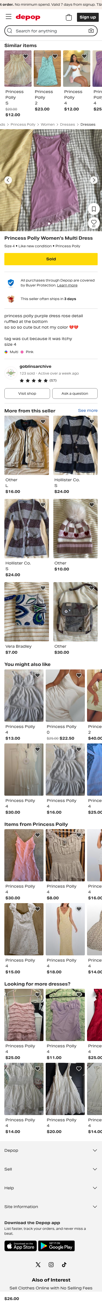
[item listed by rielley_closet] (24, 695)
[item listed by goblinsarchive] (26, 445)
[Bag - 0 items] (69, 17)
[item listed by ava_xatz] (24, 1089)
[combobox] (51, 30)
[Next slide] (94, 180)
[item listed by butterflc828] (65, 929)
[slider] (51, 180)
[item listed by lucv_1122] (24, 769)
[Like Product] (25, 56)
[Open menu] (8, 17)
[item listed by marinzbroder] (65, 1089)
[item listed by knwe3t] (24, 1015)
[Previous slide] (8, 180)
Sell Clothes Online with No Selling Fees (51, 1288)
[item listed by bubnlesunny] (65, 855)
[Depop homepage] (28, 17)
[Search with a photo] (91, 30)
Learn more (67, 285)
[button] (59, 380)
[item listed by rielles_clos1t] (65, 769)
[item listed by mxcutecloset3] (65, 695)
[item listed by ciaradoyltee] (24, 855)
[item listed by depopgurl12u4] (24, 929)
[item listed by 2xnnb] (65, 1015)
